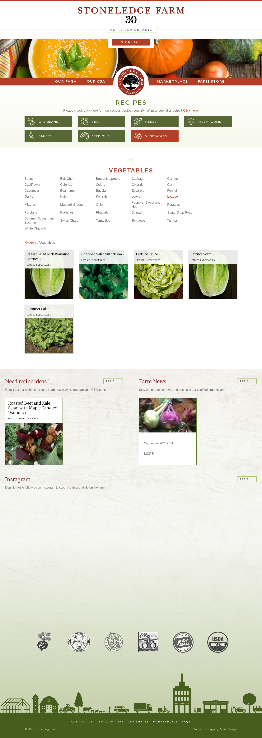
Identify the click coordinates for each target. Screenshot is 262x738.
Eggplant (102, 190)
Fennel (172, 190)
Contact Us (82, 721)
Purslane (31, 212)
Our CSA (96, 81)
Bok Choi (66, 179)
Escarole (138, 190)
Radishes (67, 212)
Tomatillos (103, 220)
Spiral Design (228, 729)
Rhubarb (102, 212)
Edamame (67, 190)
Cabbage (138, 179)
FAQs (186, 721)
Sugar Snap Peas (179, 212)
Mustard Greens (71, 204)
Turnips (172, 220)
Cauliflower (32, 184)
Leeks (136, 196)
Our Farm (66, 81)
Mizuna (30, 204)
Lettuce (172, 196)
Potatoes (173, 204)
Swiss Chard (69, 220)
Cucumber (32, 190)
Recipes (30, 242)
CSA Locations (110, 721)
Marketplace (172, 81)
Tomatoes (138, 220)
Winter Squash (35, 228)
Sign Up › (131, 42)
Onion (100, 204)
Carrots (172, 179)
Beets (29, 179)
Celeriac (66, 184)
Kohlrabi (102, 196)
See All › (113, 381)
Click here (190, 110)
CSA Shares (138, 721)
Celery (100, 184)
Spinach (137, 212)
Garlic (29, 196)
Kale (63, 196)
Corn (170, 184)
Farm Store (211, 81)
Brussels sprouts (108, 179)
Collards (137, 184)
